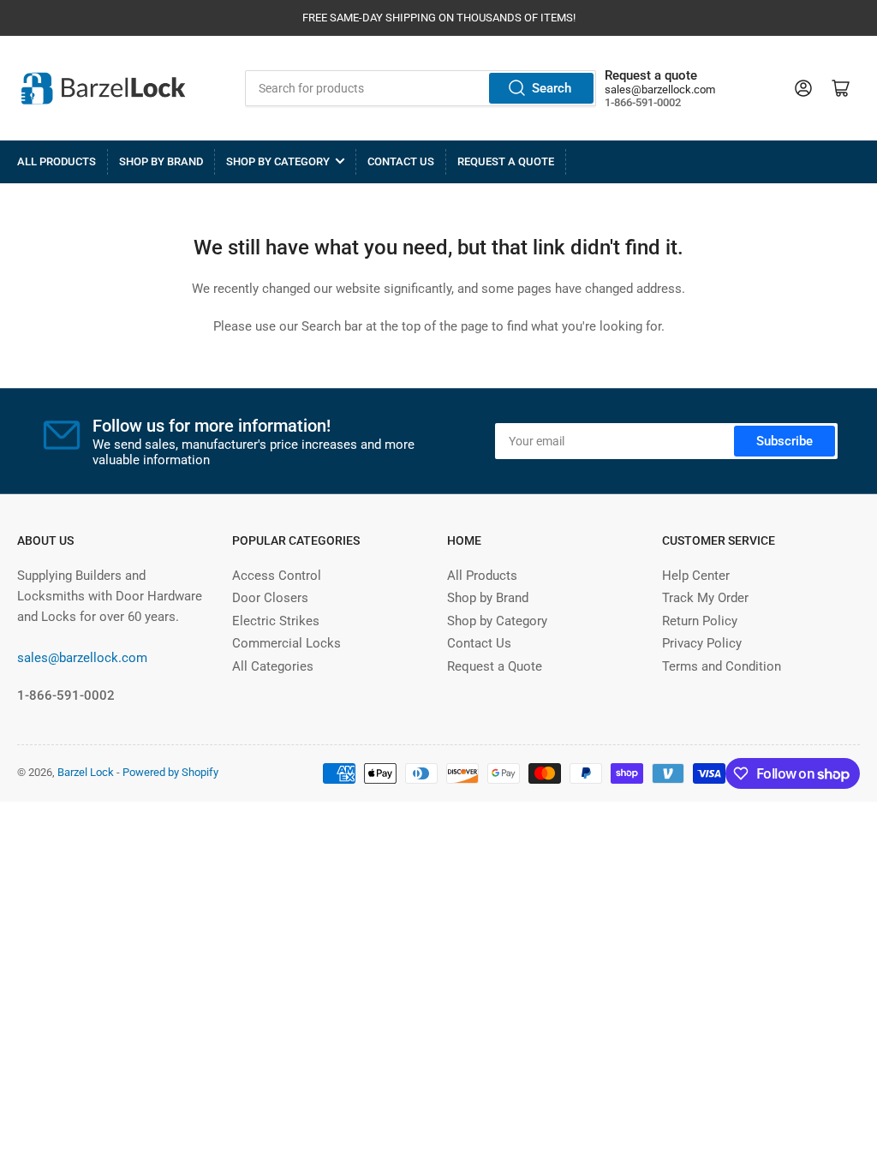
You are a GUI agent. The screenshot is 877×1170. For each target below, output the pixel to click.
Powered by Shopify (170, 772)
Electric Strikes (275, 621)
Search (551, 88)
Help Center (696, 575)
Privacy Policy (702, 643)
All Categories (272, 666)
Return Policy (699, 621)
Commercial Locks (286, 643)
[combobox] (420, 88)
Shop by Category (278, 161)
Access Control (276, 575)
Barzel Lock (85, 772)
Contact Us (400, 161)
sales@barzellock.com (660, 89)
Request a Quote (505, 161)
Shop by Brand (161, 161)
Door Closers (270, 598)
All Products (56, 161)
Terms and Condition (721, 666)
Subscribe (784, 441)
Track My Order (705, 598)
